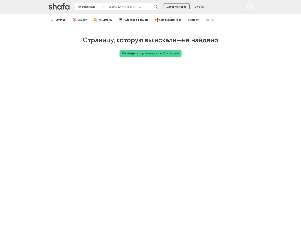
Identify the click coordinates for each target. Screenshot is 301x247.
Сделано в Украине (136, 20)
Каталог (60, 20)
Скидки (82, 20)
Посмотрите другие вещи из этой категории (150, 53)
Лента (210, 20)
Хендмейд (105, 20)
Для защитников (171, 20)
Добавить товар (177, 7)
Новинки (193, 20)
